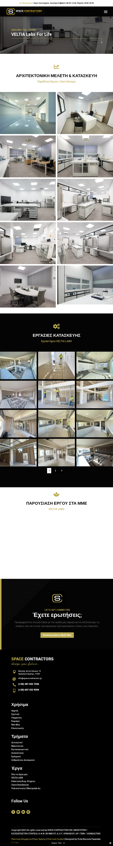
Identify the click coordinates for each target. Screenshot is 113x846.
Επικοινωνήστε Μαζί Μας (57, 635)
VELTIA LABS (17, 778)
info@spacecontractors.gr (30, 678)
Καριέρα (15, 721)
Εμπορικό (16, 756)
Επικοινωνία (17, 728)
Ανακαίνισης (17, 753)
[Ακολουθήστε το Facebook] (13, 812)
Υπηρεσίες (16, 718)
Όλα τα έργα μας (19, 774)
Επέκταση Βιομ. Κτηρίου (23, 781)
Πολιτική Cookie (55, 839)
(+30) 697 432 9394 (28, 689)
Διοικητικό (17, 742)
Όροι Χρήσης (39, 839)
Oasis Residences (20, 785)
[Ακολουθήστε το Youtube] (18, 812)
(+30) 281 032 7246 (28, 684)
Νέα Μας (15, 724)
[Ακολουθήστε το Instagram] (28, 812)
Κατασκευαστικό (19, 749)
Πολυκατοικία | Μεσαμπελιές (25, 788)
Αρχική (14, 710)
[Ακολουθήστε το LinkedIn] (23, 812)
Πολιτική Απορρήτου (21, 839)
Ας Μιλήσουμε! (26, 3)
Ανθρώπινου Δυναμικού (23, 760)
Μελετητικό (17, 746)
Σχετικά (15, 714)
